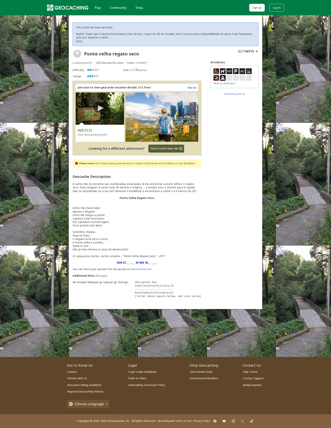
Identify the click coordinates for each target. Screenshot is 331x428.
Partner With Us (77, 378)
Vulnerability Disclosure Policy (146, 385)
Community (118, 8)
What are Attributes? (224, 83)
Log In (277, 7)
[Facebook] (215, 421)
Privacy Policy (201, 421)
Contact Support (253, 378)
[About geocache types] (77, 53)
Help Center (250, 372)
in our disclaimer (185, 163)
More (79, 41)
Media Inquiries (252, 385)
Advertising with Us (234, 94)
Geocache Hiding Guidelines (84, 385)
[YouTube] (224, 421)
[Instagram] (233, 421)
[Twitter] (242, 421)
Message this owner (113, 62)
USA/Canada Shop (201, 372)
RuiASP (88, 62)
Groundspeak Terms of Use (175, 421)
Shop (139, 8)
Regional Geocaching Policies (85, 391)
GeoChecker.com (141, 269)
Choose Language (89, 404)
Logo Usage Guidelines (142, 372)
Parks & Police (137, 378)
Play (98, 8)
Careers (72, 372)
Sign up (256, 7)
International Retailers (204, 378)
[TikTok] (251, 421)
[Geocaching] (67, 8)
